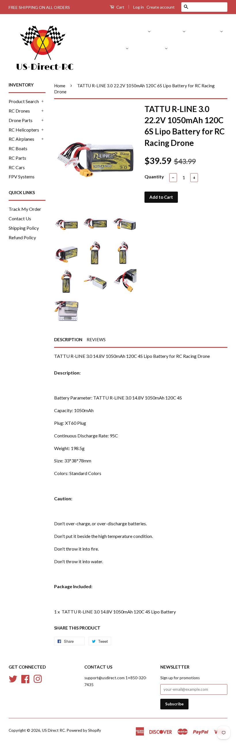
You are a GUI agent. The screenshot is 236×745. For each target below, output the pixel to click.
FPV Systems (214, 64)
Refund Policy (22, 237)
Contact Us (20, 218)
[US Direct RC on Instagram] (37, 678)
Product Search (132, 31)
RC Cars (184, 64)
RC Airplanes (151, 48)
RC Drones (171, 31)
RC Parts (214, 48)
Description (68, 339)
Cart (119, 7)
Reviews (96, 339)
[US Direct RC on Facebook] (25, 678)
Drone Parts (207, 31)
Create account (160, 7)
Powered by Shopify (83, 730)
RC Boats (186, 48)
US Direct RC (53, 730)
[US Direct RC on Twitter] (13, 678)
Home (59, 85)
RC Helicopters (109, 48)
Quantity (154, 176)
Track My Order (25, 209)
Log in (138, 7)
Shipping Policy (24, 228)
